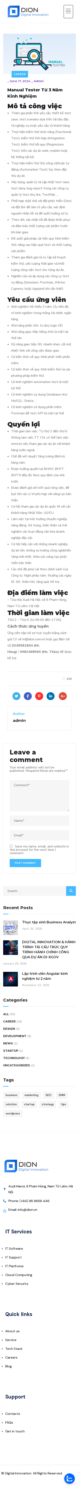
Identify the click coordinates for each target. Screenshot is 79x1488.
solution (11, 1104)
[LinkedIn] (51, 696)
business (11, 1095)
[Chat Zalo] (69, 1478)
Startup (10, 1051)
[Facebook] (28, 696)
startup (29, 1104)
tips (63, 1104)
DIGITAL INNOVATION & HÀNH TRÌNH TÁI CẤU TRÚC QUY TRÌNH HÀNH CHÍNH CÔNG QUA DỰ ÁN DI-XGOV (49, 949)
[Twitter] (16, 696)
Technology (14, 1058)
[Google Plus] (63, 696)
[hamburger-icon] (68, 11)
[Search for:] (39, 891)
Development (15, 1036)
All (6, 1014)
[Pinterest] (39, 696)
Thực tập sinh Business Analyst (49, 922)
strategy (48, 1104)
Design (9, 1029)
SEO (48, 1095)
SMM (62, 1095)
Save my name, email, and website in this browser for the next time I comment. (39, 849)
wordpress (13, 1113)
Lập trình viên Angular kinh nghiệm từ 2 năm (45, 976)
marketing (31, 1095)
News (8, 1043)
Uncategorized (16, 1065)
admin (39, 81)
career (20, 74)
